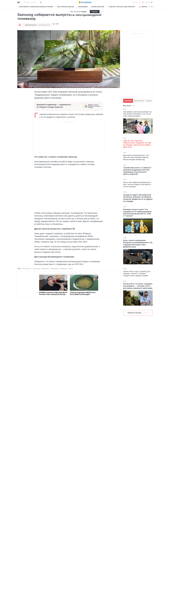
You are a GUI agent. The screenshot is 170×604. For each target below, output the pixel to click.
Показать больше (134, 313)
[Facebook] (133, 2)
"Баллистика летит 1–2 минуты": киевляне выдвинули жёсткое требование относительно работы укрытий (137, 171)
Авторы (144, 6)
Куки (84, 11)
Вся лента (127, 105)
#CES (70, 268)
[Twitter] (146, 2)
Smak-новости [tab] (139, 100)
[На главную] (85, 2)
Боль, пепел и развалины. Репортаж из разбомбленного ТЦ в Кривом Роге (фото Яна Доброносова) (137, 243)
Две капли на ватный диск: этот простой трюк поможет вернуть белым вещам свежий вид (136, 157)
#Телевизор (54, 268)
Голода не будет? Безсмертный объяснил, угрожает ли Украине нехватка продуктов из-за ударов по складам (137, 198)
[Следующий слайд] (154, 7)
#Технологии (26, 268)
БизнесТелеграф (98, 6)
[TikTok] (151, 2)
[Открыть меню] (18, 2)
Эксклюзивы (83, 6)
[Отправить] (41, 2)
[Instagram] (148, 2)
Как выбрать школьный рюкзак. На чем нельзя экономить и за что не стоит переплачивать (137, 114)
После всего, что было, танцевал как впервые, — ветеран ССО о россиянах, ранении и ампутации (137, 286)
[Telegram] (139, 2)
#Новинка (63, 268)
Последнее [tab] (128, 100)
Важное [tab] (149, 100)
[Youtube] (143, 2)
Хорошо (94, 11)
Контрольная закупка (65, 6)
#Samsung (36, 268)
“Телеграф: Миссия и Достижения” (121, 6)
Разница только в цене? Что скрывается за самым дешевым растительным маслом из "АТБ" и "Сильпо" (137, 212)
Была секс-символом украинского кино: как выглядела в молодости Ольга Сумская (137, 184)
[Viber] (136, 2)
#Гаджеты (45, 268)
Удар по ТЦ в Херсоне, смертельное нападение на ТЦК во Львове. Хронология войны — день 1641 (138, 144)
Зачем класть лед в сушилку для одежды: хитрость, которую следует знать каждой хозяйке (136, 273)
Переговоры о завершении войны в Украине (36, 6)
